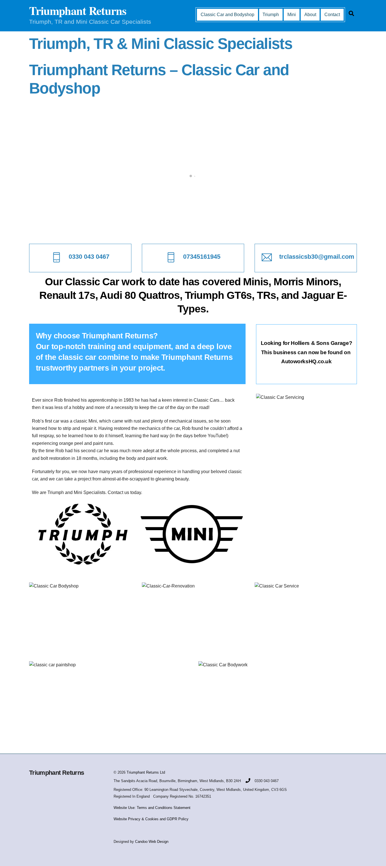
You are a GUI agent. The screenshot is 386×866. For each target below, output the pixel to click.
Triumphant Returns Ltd (146, 772)
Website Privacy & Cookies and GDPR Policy (151, 819)
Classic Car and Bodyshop (227, 14)
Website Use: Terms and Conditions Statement (152, 808)
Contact (332, 14)
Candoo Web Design (151, 841)
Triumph (271, 14)
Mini (291, 14)
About (310, 14)
